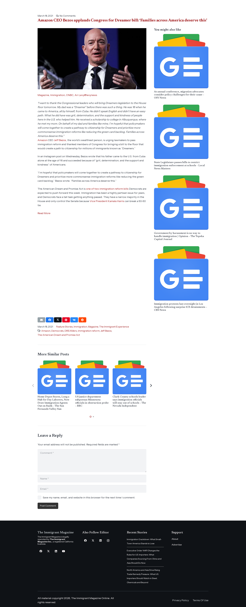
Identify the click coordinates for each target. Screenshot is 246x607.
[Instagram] (108, 540)
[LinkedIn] (56, 551)
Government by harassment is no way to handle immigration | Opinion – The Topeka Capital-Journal (179, 236)
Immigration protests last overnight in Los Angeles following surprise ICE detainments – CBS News (180, 307)
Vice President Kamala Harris (107, 201)
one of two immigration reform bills (107, 188)
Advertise (177, 544)
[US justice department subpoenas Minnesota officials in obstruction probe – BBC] (92, 377)
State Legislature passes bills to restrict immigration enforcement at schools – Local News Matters (179, 165)
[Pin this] (66, 319)
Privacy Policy (180, 600)
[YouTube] (63, 551)
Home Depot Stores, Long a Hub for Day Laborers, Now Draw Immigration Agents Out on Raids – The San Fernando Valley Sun (53, 403)
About (175, 538)
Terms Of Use (200, 600)
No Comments (68, 15)
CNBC (69, 95)
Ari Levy (79, 95)
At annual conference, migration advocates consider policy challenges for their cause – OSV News (179, 95)
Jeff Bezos (60, 140)
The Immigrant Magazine (56, 532)
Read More (44, 213)
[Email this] (41, 319)
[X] (48, 551)
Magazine (43, 95)
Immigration (57, 95)
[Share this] (50, 319)
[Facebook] (41, 551)
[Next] (150, 385)
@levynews (90, 95)
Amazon (42, 140)
